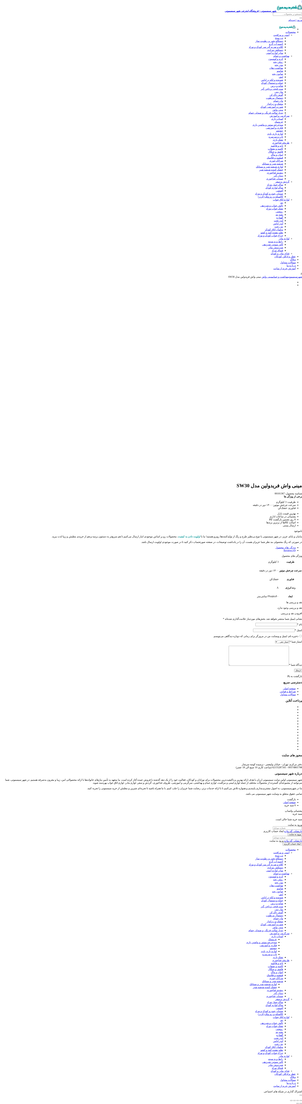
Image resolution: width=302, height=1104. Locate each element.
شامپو (280, 71)
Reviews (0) (290, 550)
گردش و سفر (282, 181)
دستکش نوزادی (275, 50)
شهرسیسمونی (295, 276)
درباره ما (291, 265)
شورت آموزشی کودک (271, 107)
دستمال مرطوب (274, 98)
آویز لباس (278, 223)
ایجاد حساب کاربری (292, 844)
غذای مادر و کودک (280, 253)
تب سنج (279, 38)
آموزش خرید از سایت (284, 268)
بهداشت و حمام (281, 56)
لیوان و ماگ (277, 154)
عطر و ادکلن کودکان (285, 256)
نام (299, 624)
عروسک (279, 121)
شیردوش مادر (275, 247)
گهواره (279, 217)
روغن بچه (278, 62)
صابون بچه (277, 74)
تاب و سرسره (276, 136)
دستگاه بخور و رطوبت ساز (269, 41)
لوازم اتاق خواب (281, 199)
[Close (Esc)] (300, 1100)
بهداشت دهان (276, 68)
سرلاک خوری (276, 160)
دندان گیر (278, 175)
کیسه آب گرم (276, 44)
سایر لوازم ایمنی (274, 53)
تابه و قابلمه (277, 145)
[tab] (148, 547)
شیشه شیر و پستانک (272, 163)
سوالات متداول (288, 262)
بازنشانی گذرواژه (293, 831)
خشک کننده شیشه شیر (271, 169)
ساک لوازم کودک (274, 187)
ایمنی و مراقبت (281, 35)
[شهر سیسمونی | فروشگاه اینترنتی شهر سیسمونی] (287, 29)
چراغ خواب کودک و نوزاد (270, 235)
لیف (281, 77)
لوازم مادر (284, 238)
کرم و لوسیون (275, 59)
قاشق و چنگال (275, 151)
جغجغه (279, 130)
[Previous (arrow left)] (300, 1103)
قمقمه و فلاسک (275, 157)
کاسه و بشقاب (275, 148)
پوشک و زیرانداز (275, 104)
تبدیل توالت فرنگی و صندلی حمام (266, 113)
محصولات (290, 32)
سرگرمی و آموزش (279, 115)
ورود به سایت (295, 834)
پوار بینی (278, 92)
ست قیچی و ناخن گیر (272, 89)
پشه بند (279, 214)
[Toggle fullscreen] (294, 1100)
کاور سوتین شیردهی (272, 244)
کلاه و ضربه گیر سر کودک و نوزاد (266, 47)
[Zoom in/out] (291, 1100)
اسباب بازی (277, 118)
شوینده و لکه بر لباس (272, 80)
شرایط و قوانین (288, 691)
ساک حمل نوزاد (275, 184)
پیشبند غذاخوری (275, 172)
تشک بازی (278, 139)
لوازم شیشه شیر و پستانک (269, 166)
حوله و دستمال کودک (272, 83)
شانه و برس (277, 86)
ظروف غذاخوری (280, 142)
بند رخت (278, 226)
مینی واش (277, 110)
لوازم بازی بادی (275, 133)
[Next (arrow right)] (297, 1103)
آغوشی (279, 190)
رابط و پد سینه (275, 241)
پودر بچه (279, 65)
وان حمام (278, 101)
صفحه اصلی (289, 688)
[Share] (297, 1100)
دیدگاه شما (295, 665)
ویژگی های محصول (285, 547)
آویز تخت (278, 220)
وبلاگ (293, 259)
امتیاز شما (296, 641)
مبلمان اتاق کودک (274, 229)
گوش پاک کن (276, 95)
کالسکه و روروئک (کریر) (270, 196)
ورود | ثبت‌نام (295, 20)
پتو (281, 202)
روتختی (279, 211)
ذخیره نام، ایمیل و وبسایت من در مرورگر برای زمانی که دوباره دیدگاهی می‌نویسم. (255, 636)
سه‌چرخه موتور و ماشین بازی (267, 124)
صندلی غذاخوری (274, 178)
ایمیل (298, 630)
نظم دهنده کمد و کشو (272, 232)
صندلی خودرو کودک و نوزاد (269, 193)
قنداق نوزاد (277, 250)
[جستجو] (300, 17)
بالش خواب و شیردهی (271, 205)
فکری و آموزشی (274, 127)
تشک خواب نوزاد (274, 208)
